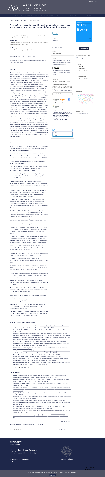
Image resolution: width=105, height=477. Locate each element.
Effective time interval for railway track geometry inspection (46, 383)
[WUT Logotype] (66, 456)
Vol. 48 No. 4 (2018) (25, 20)
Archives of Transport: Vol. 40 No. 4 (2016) (46, 353)
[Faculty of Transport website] (24, 454)
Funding (64, 15)
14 (21, 367)
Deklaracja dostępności (67, 458)
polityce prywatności (71, 472)
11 (16, 367)
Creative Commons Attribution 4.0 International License (61, 72)
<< (10, 367)
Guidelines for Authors (47, 15)
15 (22, 367)
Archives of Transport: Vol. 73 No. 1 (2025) (59, 335)
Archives (36, 15)
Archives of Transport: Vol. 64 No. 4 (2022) (28, 398)
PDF (56, 33)
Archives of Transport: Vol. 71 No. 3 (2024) (37, 381)
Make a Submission (84, 48)
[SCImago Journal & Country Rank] (85, 58)
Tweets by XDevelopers (82, 113)
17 (26, 367)
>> (28, 367)
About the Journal (17, 15)
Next (69, 421)
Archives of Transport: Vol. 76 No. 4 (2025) (47, 377)
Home (11, 20)
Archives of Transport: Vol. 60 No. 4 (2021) (51, 356)
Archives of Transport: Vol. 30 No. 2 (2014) (44, 328)
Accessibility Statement (67, 459)
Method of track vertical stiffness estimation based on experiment (48, 410)
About (57, 15)
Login (95, 1)
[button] (62, 130)
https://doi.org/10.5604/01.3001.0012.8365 (24, 56)
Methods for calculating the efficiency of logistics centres (46, 347)
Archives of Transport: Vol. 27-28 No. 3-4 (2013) (34, 339)
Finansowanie (72, 15)
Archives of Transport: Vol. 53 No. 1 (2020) (41, 408)
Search (89, 15)
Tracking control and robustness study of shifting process (42, 329)
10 (15, 367)
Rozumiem (52, 475)
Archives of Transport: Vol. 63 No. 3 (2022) (45, 360)
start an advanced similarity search (26, 424)
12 (18, 367)
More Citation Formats (59, 94)
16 (24, 367)
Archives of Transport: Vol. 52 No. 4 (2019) (36, 345)
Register (91, 1)
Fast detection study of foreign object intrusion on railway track (42, 393)
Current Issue (28, 15)
